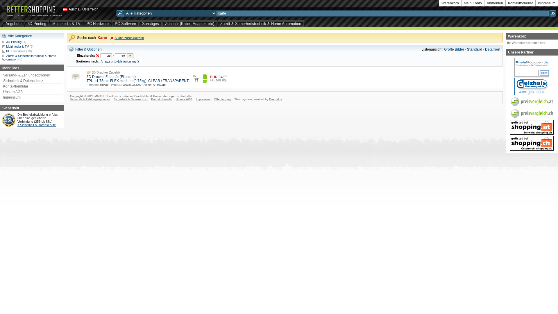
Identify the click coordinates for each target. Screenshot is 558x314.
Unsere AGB (13, 92)
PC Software (125, 24)
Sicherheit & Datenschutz (23, 81)
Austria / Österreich (84, 9)
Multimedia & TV (66, 24)
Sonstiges (150, 24)
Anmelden (495, 3)
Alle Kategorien (20, 36)
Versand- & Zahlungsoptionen (26, 75)
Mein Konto (473, 3)
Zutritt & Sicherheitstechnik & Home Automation (260, 24)
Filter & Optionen (88, 49)
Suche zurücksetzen (129, 38)
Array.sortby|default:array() (120, 61)
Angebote (14, 24)
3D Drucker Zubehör (106, 72)
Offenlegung (222, 99)
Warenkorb (450, 3)
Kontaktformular (520, 3)
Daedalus (275, 99)
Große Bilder (454, 49)
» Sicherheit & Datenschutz (36, 125)
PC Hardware (98, 24)
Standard (474, 49)
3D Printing (37, 24)
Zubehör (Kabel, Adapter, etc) (189, 24)
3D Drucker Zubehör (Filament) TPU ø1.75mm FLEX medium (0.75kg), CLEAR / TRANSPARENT (138, 79)
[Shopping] (532, 130)
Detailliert (492, 49)
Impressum (546, 3)
